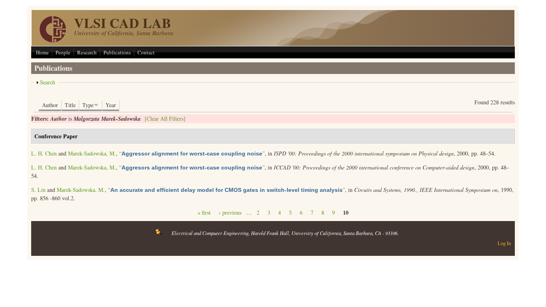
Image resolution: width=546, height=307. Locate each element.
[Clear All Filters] (165, 118)
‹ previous (230, 212)
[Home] (53, 40)
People (63, 52)
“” (192, 153)
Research (87, 52)
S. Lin (38, 189)
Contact (146, 52)
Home (42, 52)
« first (204, 212)
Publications (117, 52)
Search (47, 82)
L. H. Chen (44, 153)
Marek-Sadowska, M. (92, 153)
